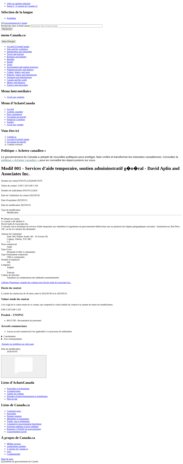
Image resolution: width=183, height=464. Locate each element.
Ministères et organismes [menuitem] (18, 419)
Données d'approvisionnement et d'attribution (27, 396)
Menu (8, 41)
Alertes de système (15, 394)
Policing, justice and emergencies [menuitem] (22, 75)
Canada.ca (11, 137)
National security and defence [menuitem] (20, 69)
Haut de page (7, 459)
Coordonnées (10, 336)
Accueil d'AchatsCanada (18, 139)
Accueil (10, 109)
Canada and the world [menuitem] (17, 80)
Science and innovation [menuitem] (17, 85)
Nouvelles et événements (18, 388)
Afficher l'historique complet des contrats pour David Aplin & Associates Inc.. (36, 282)
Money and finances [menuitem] (16, 82)
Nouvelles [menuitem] (11, 413)
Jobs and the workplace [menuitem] (17, 49)
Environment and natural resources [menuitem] (22, 67)
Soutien (10, 122)
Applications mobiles (16, 446)
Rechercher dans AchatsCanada (15, 26)
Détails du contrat (11, 219)
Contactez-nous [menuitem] (14, 411)
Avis (9, 451)
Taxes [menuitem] (9, 64)
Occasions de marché (16, 117)
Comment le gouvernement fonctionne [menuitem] (24, 424)
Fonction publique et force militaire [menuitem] (22, 426)
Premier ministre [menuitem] (14, 416)
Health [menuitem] (10, 62)
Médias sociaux (14, 444)
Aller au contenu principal (18, 3)
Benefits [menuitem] (10, 59)
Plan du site (12, 399)
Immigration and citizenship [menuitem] (19, 51)
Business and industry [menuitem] (17, 57)
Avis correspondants (13, 339)
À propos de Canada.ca (17, 449)
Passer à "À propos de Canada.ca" (22, 6)
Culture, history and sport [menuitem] (18, 72)
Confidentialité (13, 454)
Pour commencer (14, 114)
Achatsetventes (13, 391)
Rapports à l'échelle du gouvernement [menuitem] (24, 429)
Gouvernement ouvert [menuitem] (17, 431)
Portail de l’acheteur (16, 119)
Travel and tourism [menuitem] (15, 54)
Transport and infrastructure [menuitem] (19, 77)
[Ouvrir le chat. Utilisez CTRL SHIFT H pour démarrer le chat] (23, 366)
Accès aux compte (15, 124)
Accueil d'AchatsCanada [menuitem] (18, 46)
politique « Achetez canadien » (20, 160)
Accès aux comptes (15, 97)
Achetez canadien (15, 112)
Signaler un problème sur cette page (18, 344)
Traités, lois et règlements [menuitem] (18, 421)
